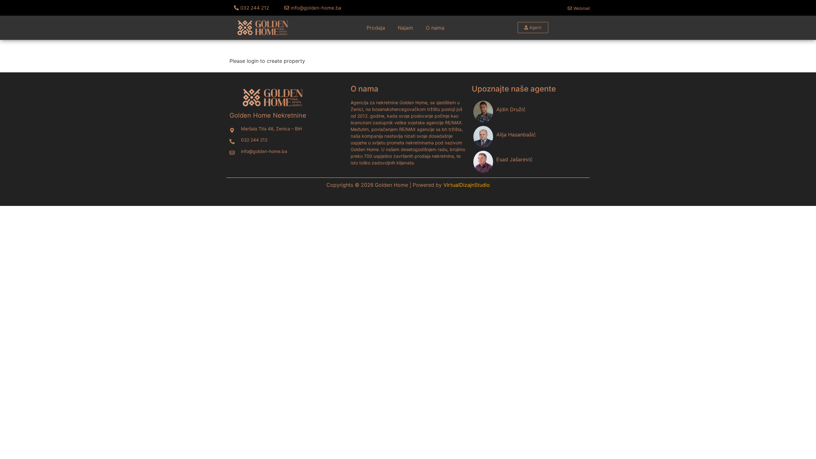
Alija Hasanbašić (516, 134)
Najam (405, 28)
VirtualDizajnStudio (466, 185)
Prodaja (376, 28)
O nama (435, 28)
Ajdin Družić (511, 109)
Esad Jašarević (514, 159)
